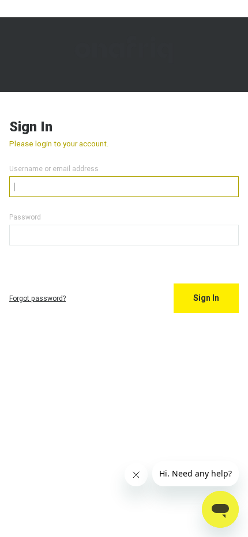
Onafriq (124, 55)
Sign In (206, 298)
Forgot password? (37, 298)
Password (25, 217)
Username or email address (54, 168)
